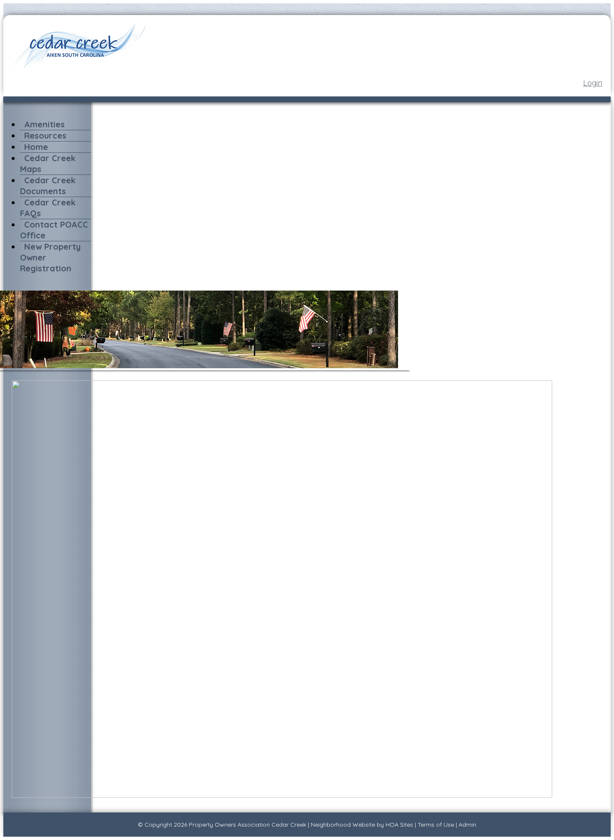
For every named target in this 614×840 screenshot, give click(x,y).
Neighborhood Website (343, 824)
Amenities (44, 124)
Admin (467, 824)
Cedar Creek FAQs (48, 207)
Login (592, 83)
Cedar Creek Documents (48, 185)
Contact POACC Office (54, 229)
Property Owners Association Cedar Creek (247, 824)
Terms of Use (436, 824)
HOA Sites (399, 824)
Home (36, 147)
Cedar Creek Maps (48, 163)
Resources (45, 135)
